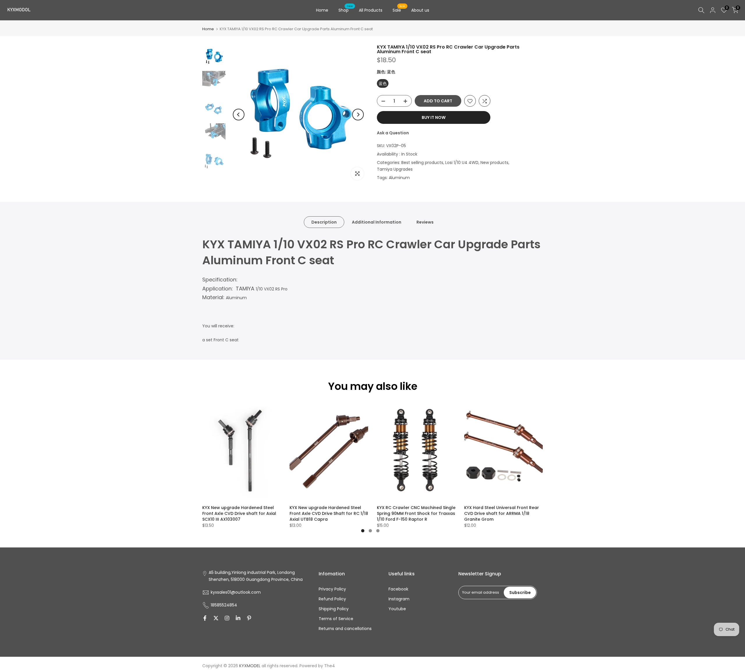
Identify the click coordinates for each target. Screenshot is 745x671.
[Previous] (238, 114)
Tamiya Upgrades (395, 169)
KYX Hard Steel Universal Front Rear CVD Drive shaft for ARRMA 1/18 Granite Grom (501, 513)
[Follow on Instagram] (227, 618)
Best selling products (422, 162)
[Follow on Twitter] (216, 618)
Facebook (398, 589)
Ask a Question (393, 133)
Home (322, 10)
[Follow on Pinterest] (249, 618)
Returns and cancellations (345, 628)
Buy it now (434, 118)
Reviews (425, 222)
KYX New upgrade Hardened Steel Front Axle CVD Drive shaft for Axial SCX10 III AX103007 (239, 513)
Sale (399, 10)
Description (324, 222)
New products (494, 162)
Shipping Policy (334, 609)
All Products (370, 10)
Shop (345, 10)
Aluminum (399, 178)
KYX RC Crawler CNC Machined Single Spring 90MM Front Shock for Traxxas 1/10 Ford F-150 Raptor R (416, 513)
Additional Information (376, 222)
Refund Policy (332, 599)
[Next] (358, 114)
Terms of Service (336, 619)
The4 (329, 666)
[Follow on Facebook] (204, 618)
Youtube (397, 609)
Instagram (399, 599)
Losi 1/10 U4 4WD (461, 162)
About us (420, 10)
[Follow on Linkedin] (238, 618)
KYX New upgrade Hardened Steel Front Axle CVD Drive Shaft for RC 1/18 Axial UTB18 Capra (329, 513)
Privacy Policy (332, 589)
